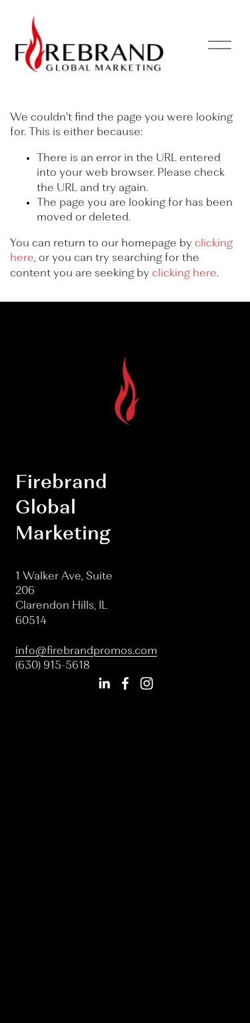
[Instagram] (146, 683)
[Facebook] (125, 683)
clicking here (184, 273)
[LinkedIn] (104, 683)
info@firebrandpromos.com (86, 651)
